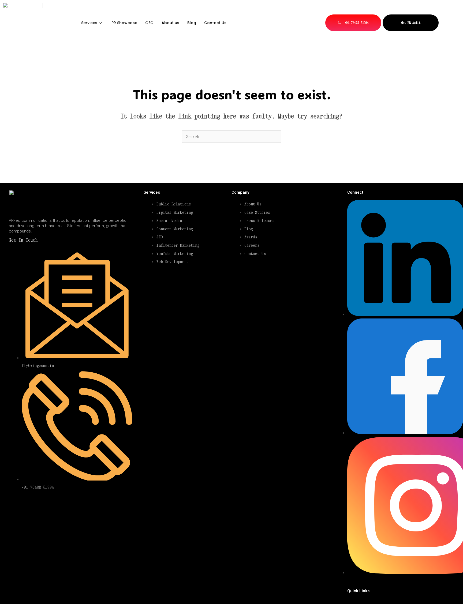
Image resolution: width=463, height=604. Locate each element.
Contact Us (215, 22)
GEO (149, 22)
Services (89, 22)
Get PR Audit (410, 23)
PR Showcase (124, 22)
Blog (191, 22)
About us (170, 22)
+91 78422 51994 (356, 23)
